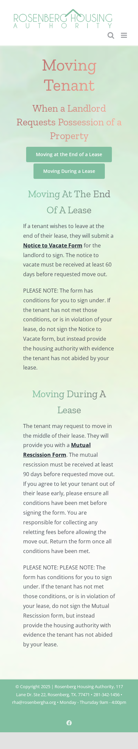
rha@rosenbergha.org (34, 702)
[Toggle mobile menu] (124, 35)
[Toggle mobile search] (111, 35)
